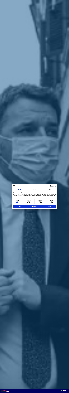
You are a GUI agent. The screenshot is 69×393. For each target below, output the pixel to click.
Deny (20, 206)
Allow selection (34, 206)
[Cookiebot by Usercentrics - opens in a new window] (49, 186)
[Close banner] (55, 186)
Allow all (49, 206)
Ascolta (64, 390)
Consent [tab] (19, 189)
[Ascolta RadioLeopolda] (62, 391)
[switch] (28, 202)
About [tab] (50, 189)
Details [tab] (34, 189)
